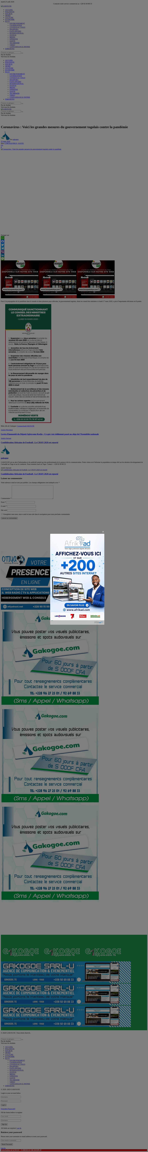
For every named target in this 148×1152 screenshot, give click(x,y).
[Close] (103, 532)
